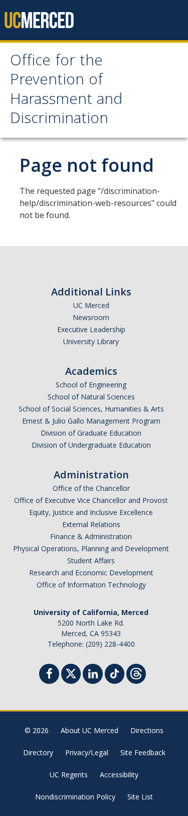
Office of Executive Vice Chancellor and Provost (91, 500)
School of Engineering (91, 384)
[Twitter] (71, 672)
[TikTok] (114, 672)
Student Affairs (91, 560)
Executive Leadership (91, 329)
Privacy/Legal (86, 752)
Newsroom (91, 317)
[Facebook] (49, 675)
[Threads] (136, 672)
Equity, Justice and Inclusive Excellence (91, 512)
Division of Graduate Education (91, 433)
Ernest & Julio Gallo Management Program (91, 421)
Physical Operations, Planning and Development (91, 548)
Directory (38, 752)
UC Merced (91, 305)
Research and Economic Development (91, 572)
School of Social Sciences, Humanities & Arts (91, 409)
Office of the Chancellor (91, 488)
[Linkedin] (92, 675)
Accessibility (119, 774)
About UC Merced (89, 730)
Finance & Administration (91, 536)
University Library (91, 341)
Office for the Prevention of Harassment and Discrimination (66, 91)
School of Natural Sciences (91, 396)
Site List (140, 796)
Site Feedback (142, 752)
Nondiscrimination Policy (75, 796)
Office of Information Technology (91, 584)
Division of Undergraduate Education (91, 445)
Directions (146, 730)
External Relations (91, 524)
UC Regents (69, 774)
